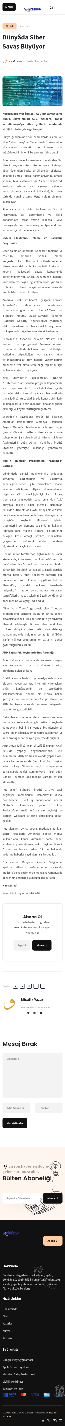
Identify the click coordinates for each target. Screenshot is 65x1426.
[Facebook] (43, 1420)
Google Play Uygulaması (17, 1360)
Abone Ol (41, 945)
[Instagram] (60, 1420)
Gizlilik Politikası (12, 1381)
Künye (6, 1331)
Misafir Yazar (32, 999)
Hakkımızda (9, 1309)
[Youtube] (55, 1420)
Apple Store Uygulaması (17, 1367)
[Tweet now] (49, 1420)
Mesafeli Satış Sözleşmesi (18, 1374)
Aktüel (9, 26)
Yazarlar (7, 1323)
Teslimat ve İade (12, 1389)
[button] (9, 7)
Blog (5, 1316)
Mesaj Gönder (15, 1123)
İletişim (7, 1338)
